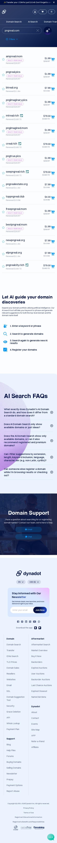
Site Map (35, 729)
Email (30, 529)
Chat (30, 537)
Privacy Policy (28, 808)
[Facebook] (18, 622)
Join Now (40, 610)
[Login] (35, 12)
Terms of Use (28, 813)
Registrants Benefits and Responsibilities (28, 822)
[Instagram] (22, 622)
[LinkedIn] (26, 622)
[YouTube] (34, 622)
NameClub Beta (38, 697)
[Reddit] (39, 622)
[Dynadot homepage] (4, 12)
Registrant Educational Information (28, 817)
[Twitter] (30, 622)
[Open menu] (51, 12)
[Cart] (43, 12)
